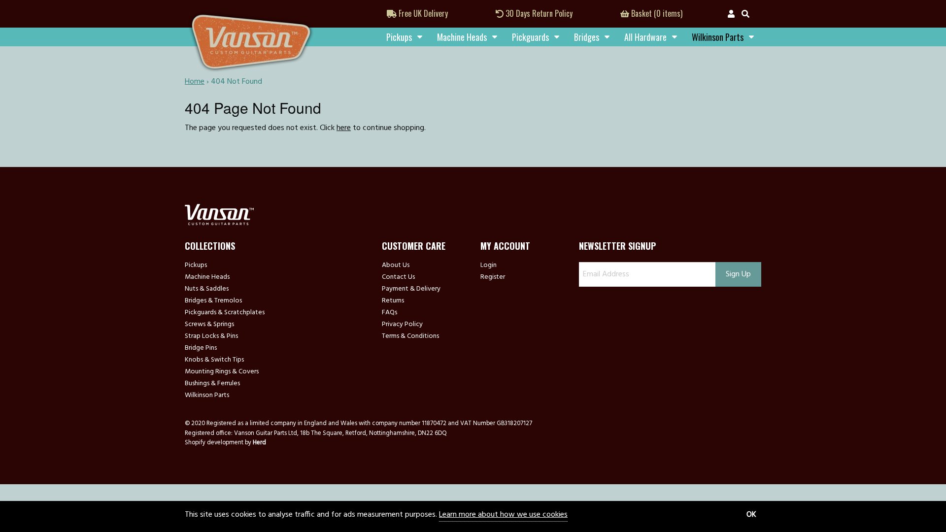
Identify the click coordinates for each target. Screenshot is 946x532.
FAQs (389, 312)
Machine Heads (462, 37)
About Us (395, 265)
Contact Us (398, 277)
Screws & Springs (209, 324)
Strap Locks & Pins (211, 336)
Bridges (586, 37)
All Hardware (645, 37)
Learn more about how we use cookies (503, 514)
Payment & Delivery (411, 289)
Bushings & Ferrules (212, 383)
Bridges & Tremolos (213, 301)
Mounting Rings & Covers (222, 371)
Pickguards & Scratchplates (225, 312)
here (344, 128)
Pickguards (530, 37)
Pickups (399, 37)
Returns (393, 301)
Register (492, 277)
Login (488, 265)
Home (194, 81)
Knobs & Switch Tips (214, 360)
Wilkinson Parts (207, 395)
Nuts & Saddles (207, 289)
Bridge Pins (201, 348)
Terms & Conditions (410, 336)
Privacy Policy (402, 324)
